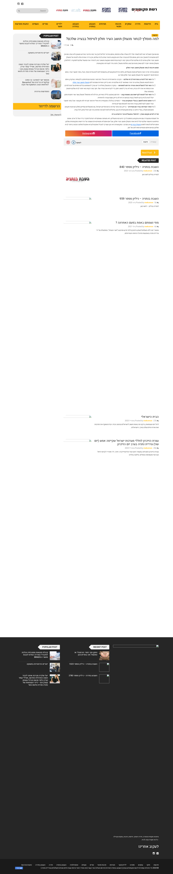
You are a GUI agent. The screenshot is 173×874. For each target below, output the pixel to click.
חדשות (147, 24)
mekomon (147, 171)
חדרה (137, 24)
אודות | (107, 868)
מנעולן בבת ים (136, 124)
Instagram (87, 133)
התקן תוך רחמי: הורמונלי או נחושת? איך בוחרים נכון (85, 653)
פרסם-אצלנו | (100, 868)
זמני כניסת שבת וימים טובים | (69, 868)
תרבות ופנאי (118, 25)
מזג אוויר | (83, 868)
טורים (45, 24)
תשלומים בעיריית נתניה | (49, 868)
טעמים (35, 24)
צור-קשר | (91, 868)
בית (156, 24)
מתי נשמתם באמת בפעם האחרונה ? (137, 223)
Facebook (135, 133)
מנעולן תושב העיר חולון (81, 82)
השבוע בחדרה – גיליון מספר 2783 (83, 675)
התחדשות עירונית (41, 91)
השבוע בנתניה (92, 25)
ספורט (132, 865)
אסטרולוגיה (74, 865)
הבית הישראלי (150, 417)
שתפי (18, 868)
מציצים (102, 24)
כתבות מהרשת (21, 24)
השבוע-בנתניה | (116, 868)
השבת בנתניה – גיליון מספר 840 (139, 167)
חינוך (148, 865)
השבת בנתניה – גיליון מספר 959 (139, 199)
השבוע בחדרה (75, 25)
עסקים (128, 24)
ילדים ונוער (59, 25)
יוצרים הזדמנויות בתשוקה (38, 52)
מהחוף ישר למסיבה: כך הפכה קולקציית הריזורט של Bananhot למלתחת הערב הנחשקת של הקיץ (35, 82)
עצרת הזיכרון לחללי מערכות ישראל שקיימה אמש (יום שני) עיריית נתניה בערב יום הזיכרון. (126, 442)
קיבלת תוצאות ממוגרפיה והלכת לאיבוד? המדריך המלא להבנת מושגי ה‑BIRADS (34, 43)
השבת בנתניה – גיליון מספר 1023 (83, 664)
